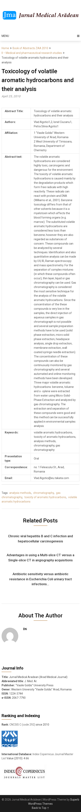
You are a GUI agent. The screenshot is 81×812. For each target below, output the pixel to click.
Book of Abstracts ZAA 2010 (30, 48)
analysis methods (20, 492)
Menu (5, 36)
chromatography (43, 492)
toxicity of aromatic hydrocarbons (45, 497)
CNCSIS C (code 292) (22, 724)
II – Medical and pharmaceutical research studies (32, 52)
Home (5, 48)
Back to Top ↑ (40, 807)
